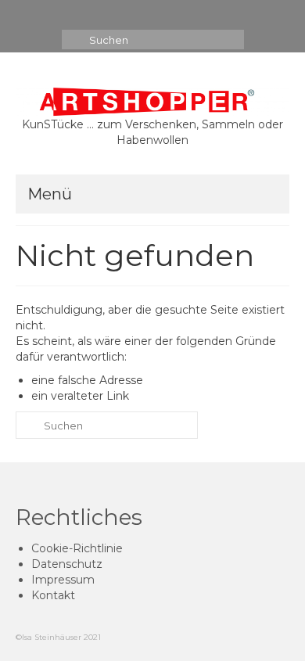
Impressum (63, 580)
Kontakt (53, 595)
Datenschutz (66, 564)
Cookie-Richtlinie (77, 548)
